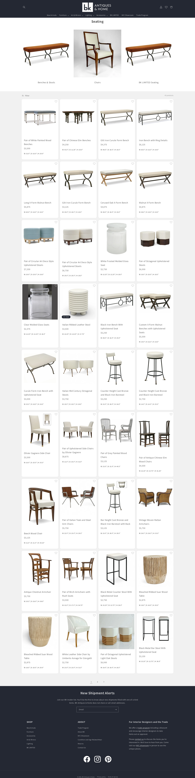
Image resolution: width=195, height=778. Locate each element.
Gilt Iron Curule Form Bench (115, 140)
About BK (81, 732)
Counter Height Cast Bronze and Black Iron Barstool (114, 392)
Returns (81, 744)
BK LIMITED (31, 748)
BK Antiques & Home (88, 777)
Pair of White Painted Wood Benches (37, 142)
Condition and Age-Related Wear (90, 740)
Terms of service (113, 777)
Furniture (30, 732)
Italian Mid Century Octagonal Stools (77, 392)
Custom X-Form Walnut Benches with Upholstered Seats (152, 328)
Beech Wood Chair (33, 533)
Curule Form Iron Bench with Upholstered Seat (38, 392)
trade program (144, 728)
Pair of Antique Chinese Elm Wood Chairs (153, 459)
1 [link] (91, 682)
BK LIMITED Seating (148, 82)
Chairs (97, 82)
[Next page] (103, 681)
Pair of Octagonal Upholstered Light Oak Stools (116, 656)
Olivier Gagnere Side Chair (37, 453)
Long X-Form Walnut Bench (37, 202)
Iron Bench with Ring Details (153, 140)
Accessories (31, 736)
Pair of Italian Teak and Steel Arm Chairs (76, 521)
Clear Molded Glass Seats (36, 324)
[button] (24, 7)
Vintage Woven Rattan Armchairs (150, 521)
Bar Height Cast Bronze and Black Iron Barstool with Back (115, 521)
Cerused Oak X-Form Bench (114, 202)
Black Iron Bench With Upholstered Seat (112, 326)
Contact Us (82, 748)
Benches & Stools (46, 82)
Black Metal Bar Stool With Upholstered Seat (152, 650)
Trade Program (83, 728)
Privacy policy (101, 777)
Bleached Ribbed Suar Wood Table (153, 593)
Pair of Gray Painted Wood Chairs (114, 455)
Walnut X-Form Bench (150, 202)
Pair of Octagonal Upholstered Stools (154, 263)
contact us (139, 739)
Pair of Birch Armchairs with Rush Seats (76, 593)
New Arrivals (31, 728)
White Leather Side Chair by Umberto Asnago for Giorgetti (77, 656)
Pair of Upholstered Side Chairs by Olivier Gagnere (77, 450)
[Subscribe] (115, 709)
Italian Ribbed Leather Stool (76, 324)
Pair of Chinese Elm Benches (76, 140)
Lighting (30, 744)
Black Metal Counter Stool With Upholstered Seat (116, 593)
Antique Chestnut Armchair (37, 591)
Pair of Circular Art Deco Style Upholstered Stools (39, 263)
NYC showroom (142, 745)
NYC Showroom (83, 736)
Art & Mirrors (31, 740)
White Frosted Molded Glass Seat (114, 263)
